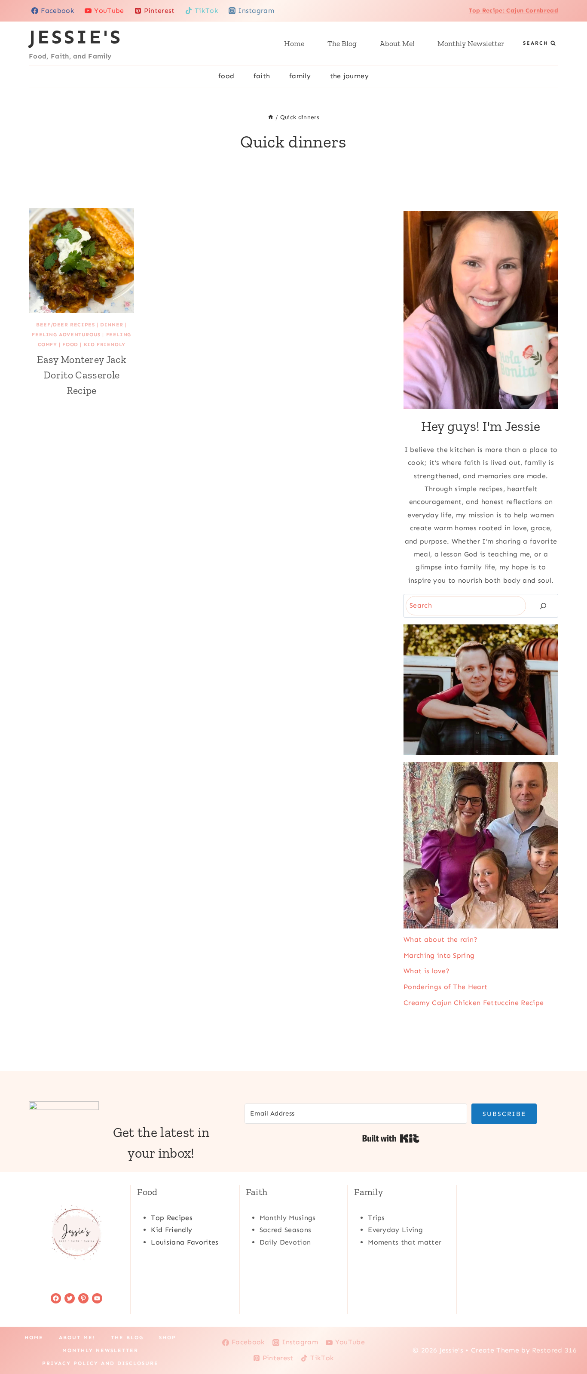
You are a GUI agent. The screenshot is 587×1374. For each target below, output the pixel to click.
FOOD (226, 76)
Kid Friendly (104, 344)
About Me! (397, 43)
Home (294, 43)
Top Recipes (172, 1218)
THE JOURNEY (349, 76)
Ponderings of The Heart (445, 987)
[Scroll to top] (567, 1341)
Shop (167, 1337)
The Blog (342, 43)
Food (70, 344)
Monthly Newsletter (470, 43)
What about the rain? (440, 939)
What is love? (426, 971)
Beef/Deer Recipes (65, 325)
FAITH (262, 76)
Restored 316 (554, 1350)
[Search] (543, 605)
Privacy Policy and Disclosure (100, 1363)
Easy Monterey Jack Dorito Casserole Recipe (81, 375)
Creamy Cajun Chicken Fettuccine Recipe (474, 1003)
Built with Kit (390, 1138)
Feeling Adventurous (66, 335)
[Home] (271, 117)
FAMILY (300, 76)
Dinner (111, 325)
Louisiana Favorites (184, 1242)
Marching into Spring (439, 955)
